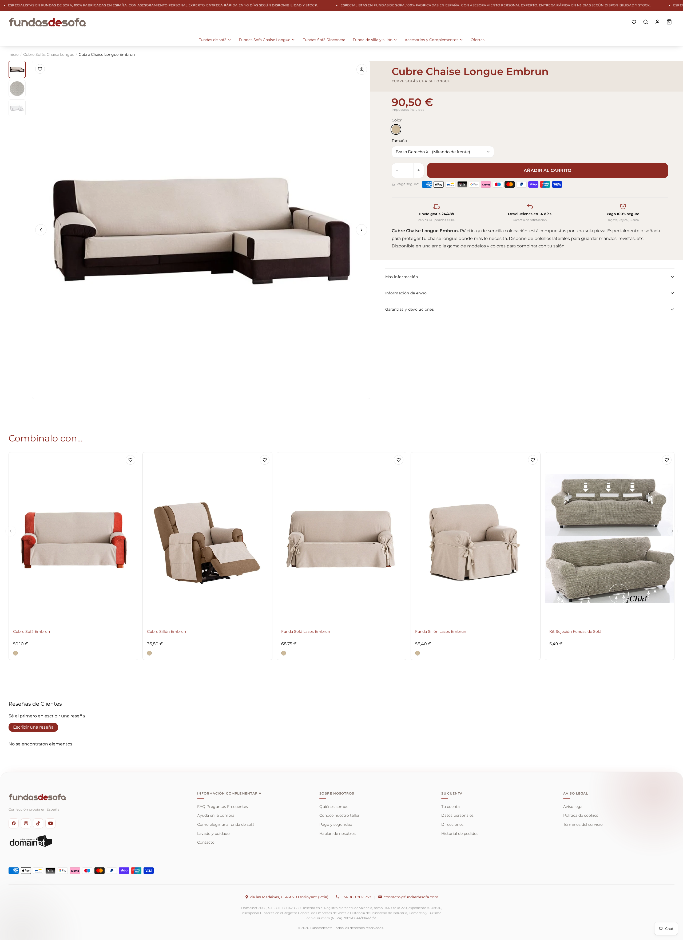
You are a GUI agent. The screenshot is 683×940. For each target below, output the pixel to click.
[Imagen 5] (17, 107)
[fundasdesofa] (47, 22)
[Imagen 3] (17, 88)
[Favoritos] (634, 22)
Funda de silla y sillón (372, 39)
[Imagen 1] (17, 69)
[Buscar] (645, 22)
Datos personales (457, 815)
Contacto (206, 842)
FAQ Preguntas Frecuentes (222, 806)
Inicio (14, 54)
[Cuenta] (657, 22)
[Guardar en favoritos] (40, 69)
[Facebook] (14, 823)
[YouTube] (50, 823)
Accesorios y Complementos (431, 39)
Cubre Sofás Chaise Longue (48, 54)
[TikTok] (38, 823)
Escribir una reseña (33, 727)
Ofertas (478, 39)
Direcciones (452, 824)
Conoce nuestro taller (339, 815)
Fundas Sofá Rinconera (324, 39)
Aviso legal (573, 806)
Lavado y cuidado (213, 833)
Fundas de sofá (212, 39)
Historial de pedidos (459, 833)
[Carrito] (669, 22)
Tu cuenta (450, 806)
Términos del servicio (583, 824)
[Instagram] (26, 823)
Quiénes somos (333, 806)
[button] (15, 653)
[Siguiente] (361, 229)
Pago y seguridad (335, 824)
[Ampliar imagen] (361, 69)
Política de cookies (580, 815)
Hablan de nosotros (337, 833)
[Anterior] (40, 229)
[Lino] (396, 129)
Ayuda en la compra (215, 815)
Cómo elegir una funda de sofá (226, 824)
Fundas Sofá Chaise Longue (264, 39)
